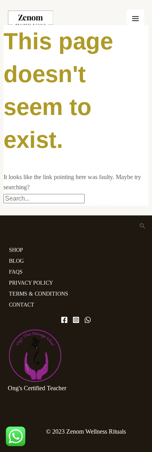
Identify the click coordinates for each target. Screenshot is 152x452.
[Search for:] (45, 198)
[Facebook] (64, 319)
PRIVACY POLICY (31, 283)
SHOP (16, 250)
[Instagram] (76, 319)
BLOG (16, 261)
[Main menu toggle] (135, 18)
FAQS (16, 272)
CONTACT (21, 305)
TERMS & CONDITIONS (38, 294)
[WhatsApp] (87, 319)
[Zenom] (30, 18)
